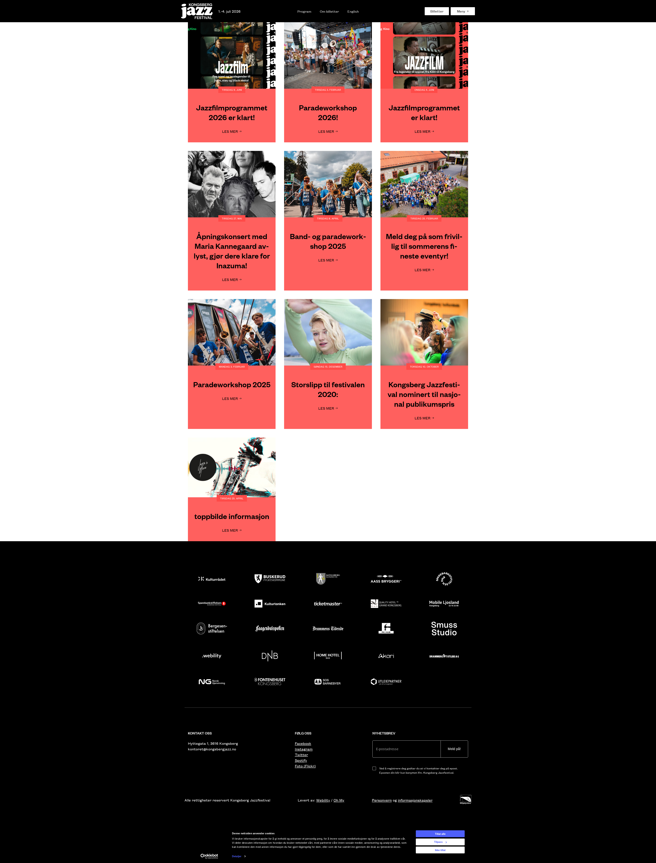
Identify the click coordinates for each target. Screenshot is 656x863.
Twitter (301, 754)
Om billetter (329, 11)
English (353, 11)
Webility (323, 800)
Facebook (303, 743)
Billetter (436, 11)
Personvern (382, 800)
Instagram (304, 748)
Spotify (301, 760)
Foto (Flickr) (305, 765)
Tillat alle (440, 833)
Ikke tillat (440, 849)
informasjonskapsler (415, 800)
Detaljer (236, 856)
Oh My (338, 800)
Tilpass (438, 841)
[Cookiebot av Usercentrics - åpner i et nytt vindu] (209, 856)
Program (304, 11)
